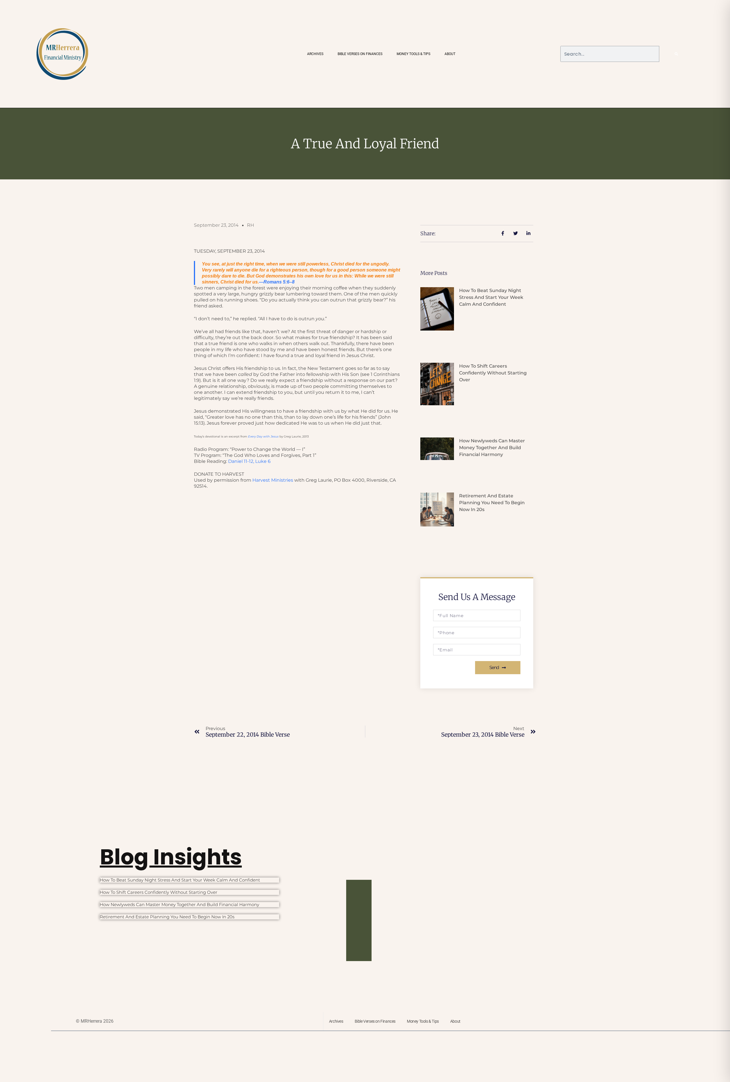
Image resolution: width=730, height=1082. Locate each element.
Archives (315, 54)
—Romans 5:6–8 (277, 281)
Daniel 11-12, (249, 461)
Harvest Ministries (272, 480)
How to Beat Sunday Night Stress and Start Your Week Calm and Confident (491, 297)
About (450, 54)
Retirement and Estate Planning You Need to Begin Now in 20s (492, 502)
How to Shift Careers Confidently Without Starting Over (493, 372)
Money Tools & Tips (413, 54)
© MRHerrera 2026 (94, 1021)
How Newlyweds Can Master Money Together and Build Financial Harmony (492, 447)
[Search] (676, 54)
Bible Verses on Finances (360, 54)
